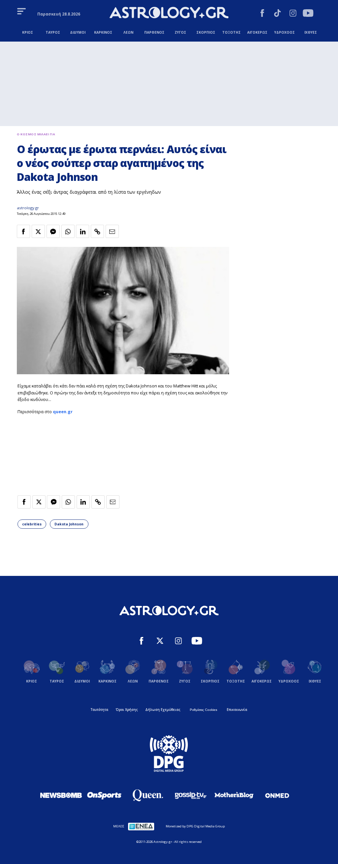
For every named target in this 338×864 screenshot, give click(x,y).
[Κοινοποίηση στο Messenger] (53, 231)
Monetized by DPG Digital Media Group (195, 826)
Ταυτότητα (99, 709)
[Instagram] (292, 13)
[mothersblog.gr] (234, 795)
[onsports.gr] (104, 795)
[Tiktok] (277, 13)
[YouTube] (308, 13)
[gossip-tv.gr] (191, 795)
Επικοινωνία (237, 709)
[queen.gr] (147, 795)
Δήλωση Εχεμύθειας (162, 709)
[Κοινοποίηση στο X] (38, 231)
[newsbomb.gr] (61, 795)
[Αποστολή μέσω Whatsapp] (68, 231)
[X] (159, 641)
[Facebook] (262, 13)
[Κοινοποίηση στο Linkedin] (82, 231)
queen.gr (63, 412)
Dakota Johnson (69, 524)
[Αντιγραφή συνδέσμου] (97, 231)
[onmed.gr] (277, 795)
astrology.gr (28, 207)
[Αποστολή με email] (112, 231)
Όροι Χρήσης (127, 709)
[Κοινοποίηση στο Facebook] (23, 231)
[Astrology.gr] (169, 13)
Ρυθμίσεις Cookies (203, 710)
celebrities (32, 524)
